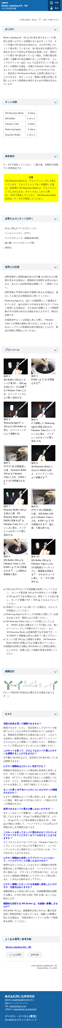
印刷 (57, 2)
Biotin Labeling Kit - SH (18, 947)
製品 (57, 8)
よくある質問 (15, 955)
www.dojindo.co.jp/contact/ (25, 1009)
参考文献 (35, 955)
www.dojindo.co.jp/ (18, 1006)
